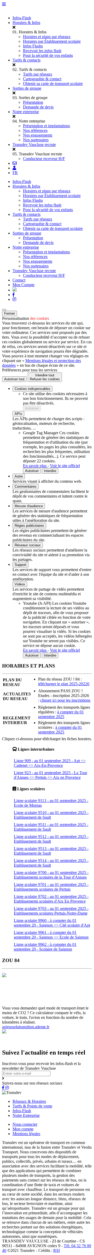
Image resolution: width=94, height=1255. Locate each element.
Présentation (33, 102)
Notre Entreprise (26, 1115)
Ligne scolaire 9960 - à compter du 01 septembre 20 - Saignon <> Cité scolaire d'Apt (52, 922)
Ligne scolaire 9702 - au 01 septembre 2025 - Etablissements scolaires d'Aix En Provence (51, 898)
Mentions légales (26, 1133)
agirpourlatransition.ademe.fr (25, 1027)
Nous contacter (25, 1124)
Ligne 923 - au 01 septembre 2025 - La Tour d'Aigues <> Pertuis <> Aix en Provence (50, 775)
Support (20, 565)
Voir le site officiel (65, 465)
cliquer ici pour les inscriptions (65, 700)
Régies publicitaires (29, 526)
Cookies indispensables (32, 389)
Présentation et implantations (46, 126)
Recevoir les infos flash (42, 50)
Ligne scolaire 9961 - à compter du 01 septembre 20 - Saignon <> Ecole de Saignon (51, 934)
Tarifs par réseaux (37, 74)
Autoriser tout (14, 379)
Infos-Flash (22, 18)
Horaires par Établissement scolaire (52, 41)
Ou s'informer (71, 989)
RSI (56, 1250)
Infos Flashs (33, 46)
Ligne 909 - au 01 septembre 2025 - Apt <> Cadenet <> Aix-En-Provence (50, 763)
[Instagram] (14, 299)
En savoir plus (35, 465)
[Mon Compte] (14, 168)
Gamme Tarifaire (45, 989)
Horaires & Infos (26, 22)
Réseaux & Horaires (29, 1101)
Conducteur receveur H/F (44, 158)
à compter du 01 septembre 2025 (61, 714)
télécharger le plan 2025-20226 (63, 684)
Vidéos (20, 584)
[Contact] (15, 163)
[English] (15, 290)
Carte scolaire (13, 994)
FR (15, 172)
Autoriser (32, 408)
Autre (19, 476)
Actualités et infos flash (45, 994)
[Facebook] (14, 294)
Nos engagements (37, 135)
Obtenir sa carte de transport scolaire (53, 83)
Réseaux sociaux (28, 545)
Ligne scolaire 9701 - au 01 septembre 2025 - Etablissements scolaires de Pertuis (51, 886)
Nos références (35, 130)
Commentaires (26, 486)
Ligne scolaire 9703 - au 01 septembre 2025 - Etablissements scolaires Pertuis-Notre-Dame (51, 910)
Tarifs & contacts (26, 60)
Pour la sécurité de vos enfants (48, 55)
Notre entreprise (26, 111)
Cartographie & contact (42, 79)
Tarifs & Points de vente (32, 1106)
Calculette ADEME (44, 998)
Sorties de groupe (27, 88)
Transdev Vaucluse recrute (34, 144)
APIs (18, 414)
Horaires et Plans (16, 989)
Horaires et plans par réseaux (46, 36)
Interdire (50, 471)
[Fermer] (4, 309)
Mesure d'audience (29, 506)
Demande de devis (38, 107)
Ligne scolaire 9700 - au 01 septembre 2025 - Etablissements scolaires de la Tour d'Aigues (51, 874)
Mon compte (23, 1129)
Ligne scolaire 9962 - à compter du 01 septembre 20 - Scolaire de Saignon (45, 946)
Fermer (9, 313)
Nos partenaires (36, 140)
